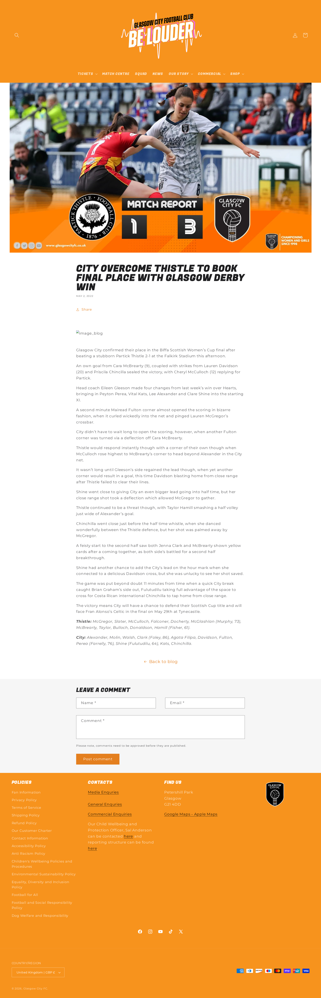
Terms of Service (26, 808)
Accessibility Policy (29, 846)
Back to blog (163, 661)
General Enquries (105, 804)
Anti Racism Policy (29, 853)
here (128, 836)
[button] (17, 35)
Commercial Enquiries (110, 814)
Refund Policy (24, 823)
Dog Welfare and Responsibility (40, 916)
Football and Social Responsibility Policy (42, 905)
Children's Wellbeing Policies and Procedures (42, 864)
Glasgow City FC (35, 988)
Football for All (25, 895)
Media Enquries (103, 792)
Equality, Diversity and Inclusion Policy (40, 884)
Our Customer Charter (32, 831)
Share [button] (87, 309)
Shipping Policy (26, 815)
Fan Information (26, 792)
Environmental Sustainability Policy (44, 874)
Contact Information (30, 838)
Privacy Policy (24, 800)
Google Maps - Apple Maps (191, 814)
